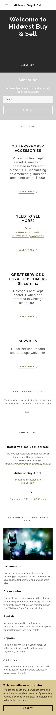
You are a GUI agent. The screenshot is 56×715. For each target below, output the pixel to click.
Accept (28, 708)
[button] (4, 5)
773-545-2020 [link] (28, 65)
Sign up (28, 110)
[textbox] (28, 99)
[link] (28, 5)
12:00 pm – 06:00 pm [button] (33, 499)
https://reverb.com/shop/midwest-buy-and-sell (28, 464)
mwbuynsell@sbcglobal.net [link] (28, 480)
